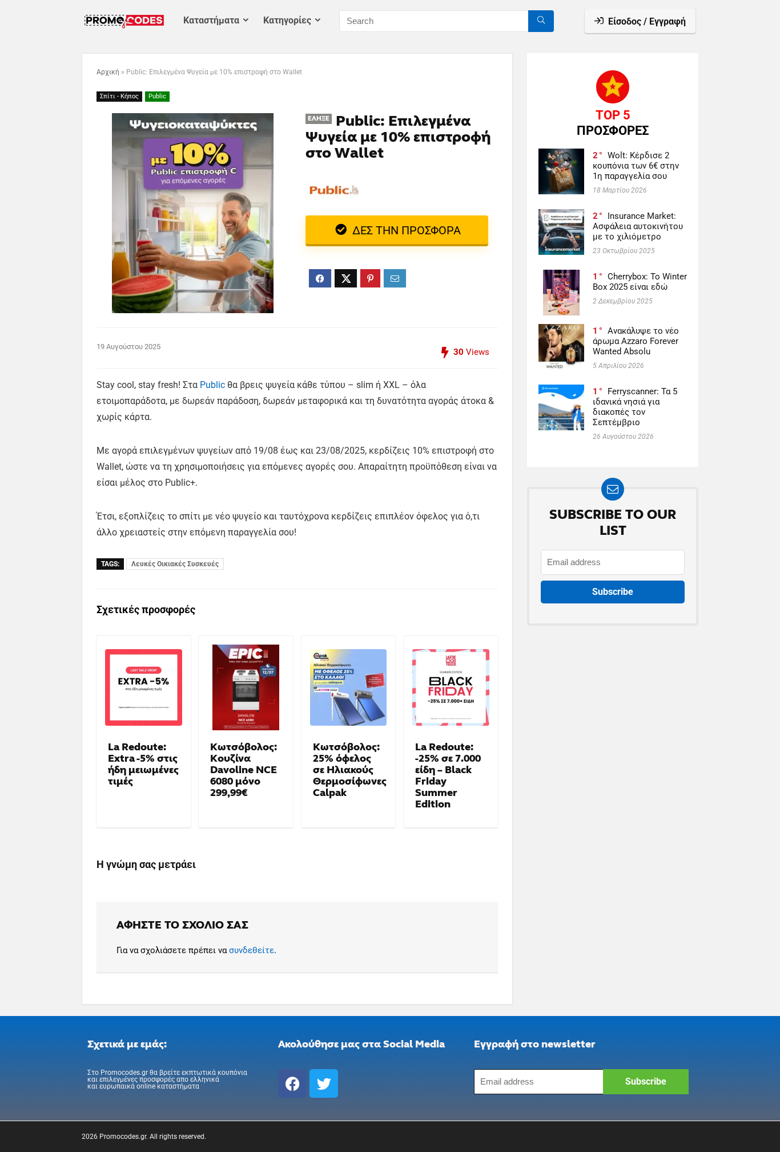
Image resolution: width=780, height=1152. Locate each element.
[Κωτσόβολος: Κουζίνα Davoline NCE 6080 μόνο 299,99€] (245, 687)
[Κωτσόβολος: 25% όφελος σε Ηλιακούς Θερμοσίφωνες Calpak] (348, 687)
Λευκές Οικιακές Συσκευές (175, 564)
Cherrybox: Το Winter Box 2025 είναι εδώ (640, 281)
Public (157, 96)
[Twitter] (323, 1083)
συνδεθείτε (251, 950)
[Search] (541, 21)
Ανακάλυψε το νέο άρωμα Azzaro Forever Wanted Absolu (636, 341)
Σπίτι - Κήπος (119, 96)
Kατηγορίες (287, 20)
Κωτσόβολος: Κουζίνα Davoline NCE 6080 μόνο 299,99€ (243, 770)
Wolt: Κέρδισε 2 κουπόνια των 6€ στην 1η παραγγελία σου (636, 165)
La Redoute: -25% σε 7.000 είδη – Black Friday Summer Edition (448, 775)
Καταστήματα (211, 20)
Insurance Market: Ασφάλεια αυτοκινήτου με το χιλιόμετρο (638, 226)
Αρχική (108, 72)
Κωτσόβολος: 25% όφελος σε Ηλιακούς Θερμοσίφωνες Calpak (350, 770)
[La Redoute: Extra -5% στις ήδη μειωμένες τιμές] (143, 687)
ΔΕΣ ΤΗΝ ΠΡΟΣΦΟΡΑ (405, 230)
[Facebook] (292, 1083)
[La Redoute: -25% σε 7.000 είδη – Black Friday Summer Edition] (450, 687)
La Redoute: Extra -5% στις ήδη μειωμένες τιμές (143, 764)
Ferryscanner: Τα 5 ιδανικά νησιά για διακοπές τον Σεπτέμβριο (635, 406)
